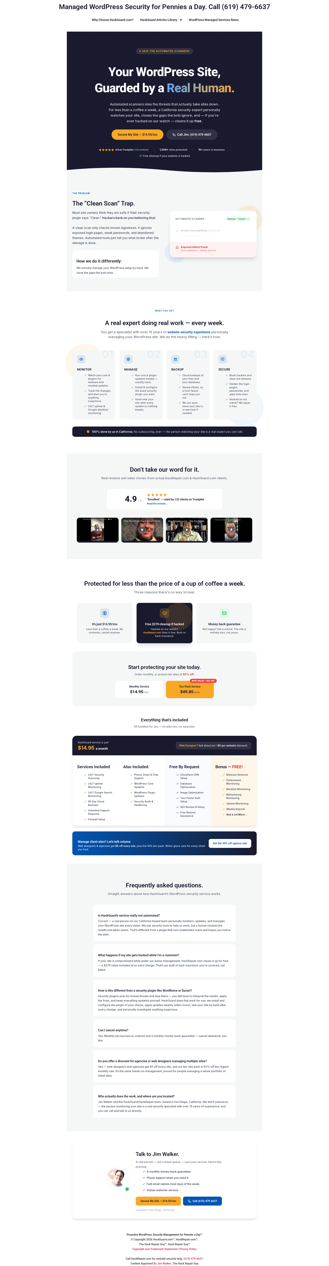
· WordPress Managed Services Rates (213, 20)
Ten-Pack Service (196, 687)
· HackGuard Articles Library (158, 20)
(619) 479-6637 (193, 1258)
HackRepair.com (152, 632)
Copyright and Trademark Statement (154, 1249)
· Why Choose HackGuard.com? (111, 20)
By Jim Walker (162, 1263)
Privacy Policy (188, 1249)
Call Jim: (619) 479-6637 (194, 134)
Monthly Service (139, 689)
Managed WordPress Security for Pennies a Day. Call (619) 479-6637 (164, 7)
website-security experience (188, 332)
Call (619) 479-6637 (205, 1201)
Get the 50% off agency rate (230, 843)
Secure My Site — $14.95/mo (137, 134)
